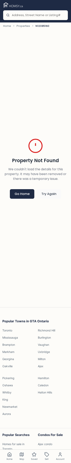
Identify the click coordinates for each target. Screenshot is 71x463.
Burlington (44, 337)
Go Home (22, 194)
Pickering (8, 378)
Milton (42, 359)
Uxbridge (44, 352)
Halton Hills (45, 392)
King (5, 399)
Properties (23, 26)
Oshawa (7, 385)
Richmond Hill (46, 330)
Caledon (43, 385)
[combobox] (38, 15)
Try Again (48, 194)
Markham (8, 352)
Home (7, 26)
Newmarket (9, 406)
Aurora (6, 414)
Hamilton (43, 378)
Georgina (8, 359)
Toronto (7, 330)
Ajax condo (45, 444)
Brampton (8, 344)
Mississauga (10, 337)
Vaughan (43, 344)
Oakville (7, 366)
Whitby (6, 392)
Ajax (40, 366)
